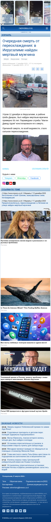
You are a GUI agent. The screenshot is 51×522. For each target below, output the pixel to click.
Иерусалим (15, 59)
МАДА (6, 59)
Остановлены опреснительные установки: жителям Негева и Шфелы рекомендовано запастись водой (25, 467)
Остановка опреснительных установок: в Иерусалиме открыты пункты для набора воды (22, 444)
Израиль (6, 35)
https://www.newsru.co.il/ (12, 193)
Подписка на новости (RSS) (36, 481)
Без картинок (7, 484)
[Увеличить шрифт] (37, 69)
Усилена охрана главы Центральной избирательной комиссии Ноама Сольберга (21, 461)
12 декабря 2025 (39, 193)
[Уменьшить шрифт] (33, 69)
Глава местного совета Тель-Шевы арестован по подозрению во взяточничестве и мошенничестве (26, 455)
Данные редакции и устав (37, 484)
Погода (24, 59)
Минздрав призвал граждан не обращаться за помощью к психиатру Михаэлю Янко (25, 450)
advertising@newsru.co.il (19, 488)
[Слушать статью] (44, 69)
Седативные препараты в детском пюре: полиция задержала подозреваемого (22, 433)
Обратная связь (16, 481)
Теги (4, 481)
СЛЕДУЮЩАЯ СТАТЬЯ (39, 168)
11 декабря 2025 (39, 201)
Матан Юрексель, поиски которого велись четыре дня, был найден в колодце (23, 439)
